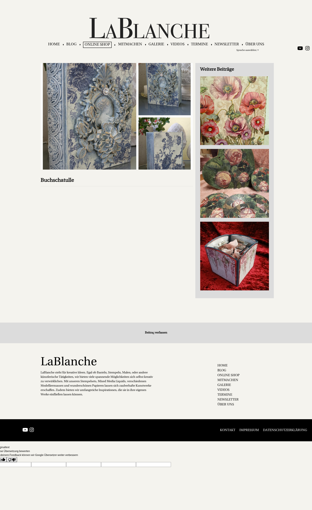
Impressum (249, 430)
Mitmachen (130, 44)
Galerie (156, 44)
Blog (71, 44)
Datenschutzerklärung (285, 430)
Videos (177, 44)
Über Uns (254, 44)
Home (54, 44)
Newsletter (226, 44)
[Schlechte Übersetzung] (12, 459)
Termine (199, 44)
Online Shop (97, 45)
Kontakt (227, 430)
